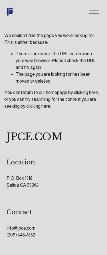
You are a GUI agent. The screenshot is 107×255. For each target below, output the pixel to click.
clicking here (86, 92)
